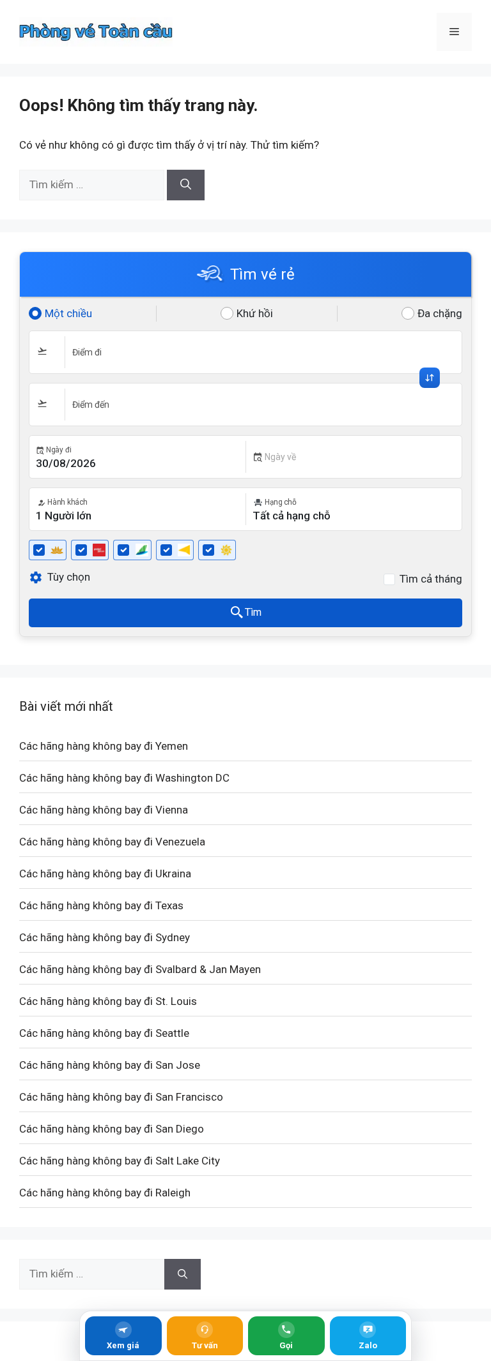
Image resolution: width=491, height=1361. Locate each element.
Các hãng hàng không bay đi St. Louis (108, 1001)
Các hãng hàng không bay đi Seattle (104, 1033)
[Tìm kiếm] (186, 185)
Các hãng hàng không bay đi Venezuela (112, 841)
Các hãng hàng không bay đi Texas (101, 905)
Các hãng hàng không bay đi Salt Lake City (119, 1160)
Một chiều (68, 313)
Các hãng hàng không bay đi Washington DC (124, 777)
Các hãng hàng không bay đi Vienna (103, 809)
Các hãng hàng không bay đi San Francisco (121, 1096)
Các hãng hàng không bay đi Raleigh (105, 1192)
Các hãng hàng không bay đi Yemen (103, 746)
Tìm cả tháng (431, 578)
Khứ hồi (255, 313)
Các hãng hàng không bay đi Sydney (104, 937)
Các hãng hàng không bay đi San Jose (109, 1065)
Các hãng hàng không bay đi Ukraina (105, 873)
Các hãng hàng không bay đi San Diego (111, 1128)
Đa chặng (439, 313)
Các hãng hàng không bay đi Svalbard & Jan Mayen (140, 969)
